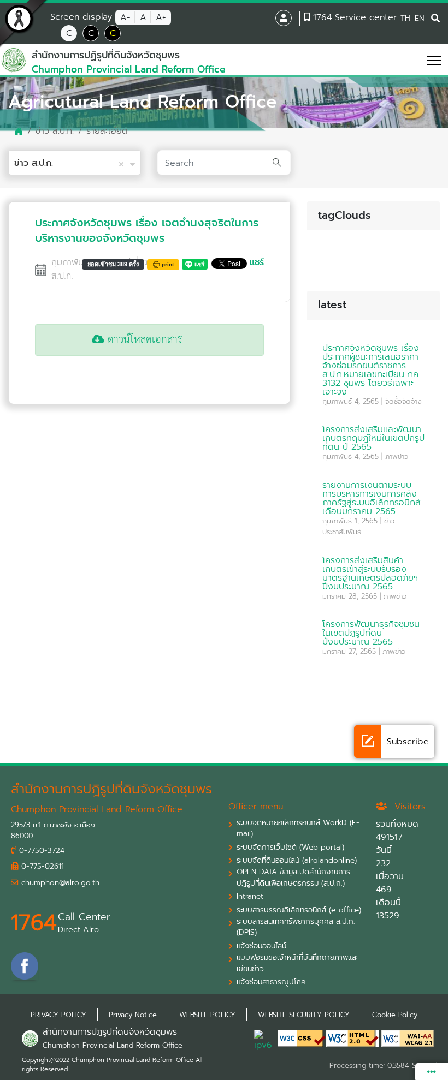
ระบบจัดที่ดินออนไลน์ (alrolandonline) (297, 860)
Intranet (250, 896)
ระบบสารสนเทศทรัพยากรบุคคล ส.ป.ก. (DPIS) (296, 927)
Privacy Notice (133, 1015)
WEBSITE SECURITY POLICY (304, 1015)
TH (405, 18)
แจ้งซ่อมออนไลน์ (261, 946)
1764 (34, 922)
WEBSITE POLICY (207, 1015)
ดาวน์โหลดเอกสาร (143, 339)
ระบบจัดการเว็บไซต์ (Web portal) (290, 847)
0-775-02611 (41, 866)
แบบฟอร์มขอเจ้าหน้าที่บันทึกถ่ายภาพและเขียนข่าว (297, 963)
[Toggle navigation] (419, 60)
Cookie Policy (394, 1015)
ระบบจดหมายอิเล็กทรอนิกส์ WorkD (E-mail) (298, 828)
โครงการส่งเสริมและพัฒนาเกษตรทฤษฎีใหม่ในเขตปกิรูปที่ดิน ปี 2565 (373, 438)
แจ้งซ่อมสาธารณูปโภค (271, 982)
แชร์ (257, 262)
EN (419, 18)
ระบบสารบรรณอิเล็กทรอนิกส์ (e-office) (299, 910)
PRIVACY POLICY (58, 1015)
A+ (161, 17)
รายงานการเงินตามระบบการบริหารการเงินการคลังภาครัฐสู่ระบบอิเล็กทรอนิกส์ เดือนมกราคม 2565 (371, 498)
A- (125, 17)
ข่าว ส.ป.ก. (55, 131)
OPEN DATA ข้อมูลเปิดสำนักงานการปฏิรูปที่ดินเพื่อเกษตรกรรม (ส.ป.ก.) (293, 877)
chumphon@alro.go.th (59, 883)
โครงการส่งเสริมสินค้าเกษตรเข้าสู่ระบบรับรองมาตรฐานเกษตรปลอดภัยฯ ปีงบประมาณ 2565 (370, 573)
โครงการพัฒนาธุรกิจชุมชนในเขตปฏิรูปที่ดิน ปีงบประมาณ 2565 (371, 633)
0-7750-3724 (40, 850)
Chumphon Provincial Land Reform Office (112, 1045)
